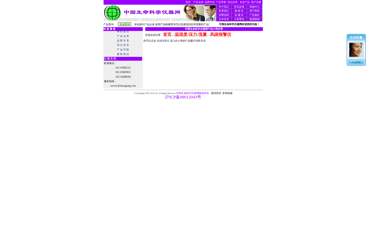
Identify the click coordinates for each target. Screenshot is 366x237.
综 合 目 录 (123, 44)
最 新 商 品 (123, 54)
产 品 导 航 (123, 49)
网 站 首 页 (123, 31)
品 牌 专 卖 (123, 40)
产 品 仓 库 (123, 36)
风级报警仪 (220, 34)
